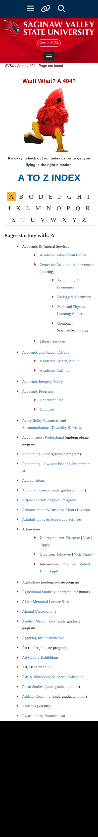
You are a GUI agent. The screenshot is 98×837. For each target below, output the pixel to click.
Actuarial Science (36, 490)
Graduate (47, 409)
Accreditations (33, 480)
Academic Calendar (55, 370)
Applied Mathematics (39, 621)
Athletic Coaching (36, 696)
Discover (73, 538)
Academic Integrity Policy (42, 382)
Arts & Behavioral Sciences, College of (53, 677)
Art (24, 648)
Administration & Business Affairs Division (56, 510)
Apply (45, 545)
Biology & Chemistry (74, 297)
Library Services (52, 341)
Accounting (31, 454)
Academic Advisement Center (63, 255)
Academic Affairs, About (59, 361)
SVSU (9, 66)
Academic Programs (38, 391)
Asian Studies (32, 687)
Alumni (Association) (39, 611)
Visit (86, 538)
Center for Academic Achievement (67, 265)
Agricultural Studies (37, 592)
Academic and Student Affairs (45, 352)
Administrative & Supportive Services (51, 519)
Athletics (29, 706)
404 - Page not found (46, 66)
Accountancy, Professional (43, 437)
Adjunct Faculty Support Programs (49, 500)
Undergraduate (51, 400)
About (21, 66)
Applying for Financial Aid (43, 638)
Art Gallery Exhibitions (40, 657)
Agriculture (31, 582)
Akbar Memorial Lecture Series (46, 602)
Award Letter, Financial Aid (43, 716)
